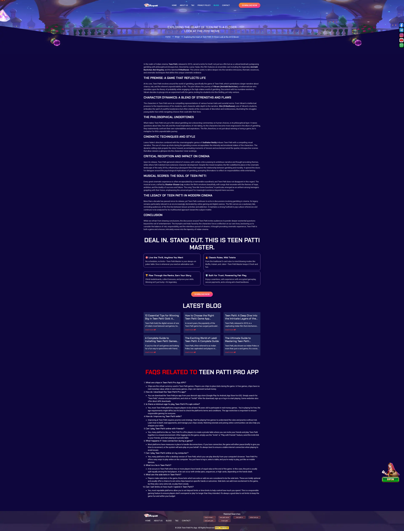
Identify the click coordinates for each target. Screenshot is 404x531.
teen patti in (239, 517)
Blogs (216, 5)
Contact (226, 5)
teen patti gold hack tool (210, 521)
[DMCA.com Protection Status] (222, 527)
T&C (192, 5)
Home (174, 5)
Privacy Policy (204, 5)
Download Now (249, 5)
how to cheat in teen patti (210, 517)
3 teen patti (224, 521)
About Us (158, 521)
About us (184, 5)
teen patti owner (224, 517)
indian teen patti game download (255, 517)
